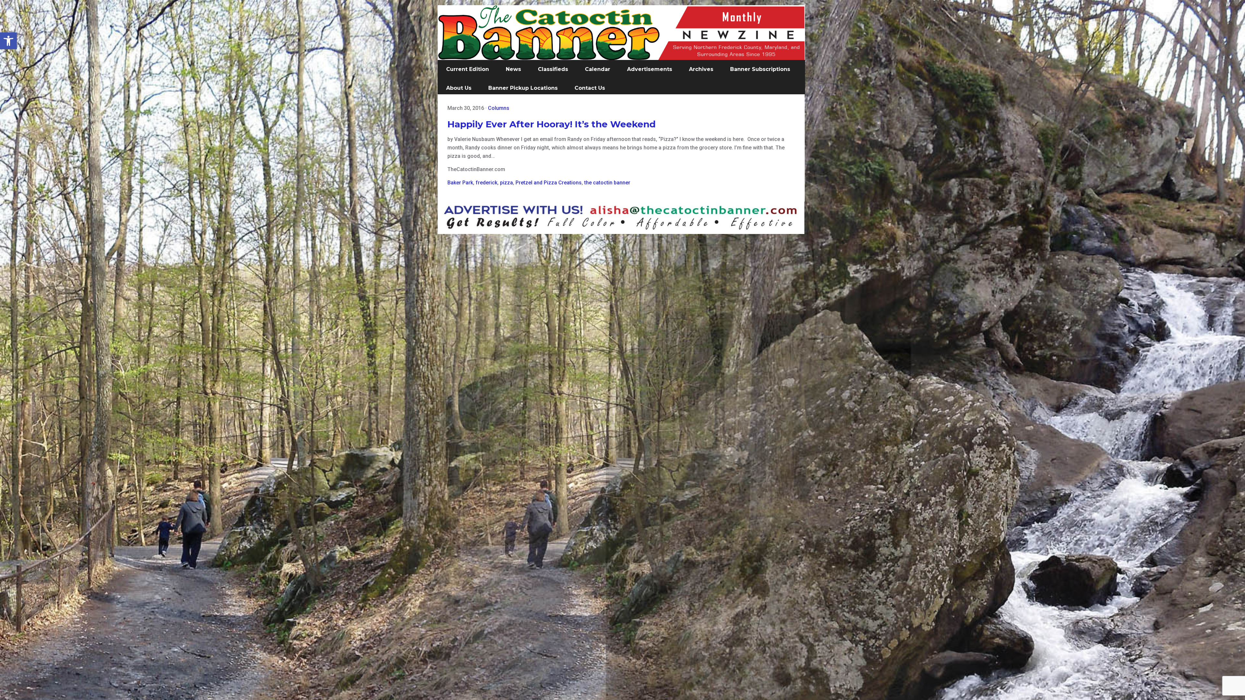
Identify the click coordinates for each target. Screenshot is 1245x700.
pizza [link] (506, 183)
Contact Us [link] (590, 88)
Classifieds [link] (553, 69)
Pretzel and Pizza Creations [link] (549, 183)
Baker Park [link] (460, 183)
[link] (8, 40)
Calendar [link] (597, 69)
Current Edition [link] (467, 69)
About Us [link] (458, 88)
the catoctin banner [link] (607, 183)
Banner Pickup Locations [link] (523, 88)
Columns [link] (498, 108)
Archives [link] (701, 69)
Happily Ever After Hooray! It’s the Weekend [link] (551, 124)
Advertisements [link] (649, 69)
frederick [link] (486, 183)
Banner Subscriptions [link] (760, 69)
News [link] (513, 69)
